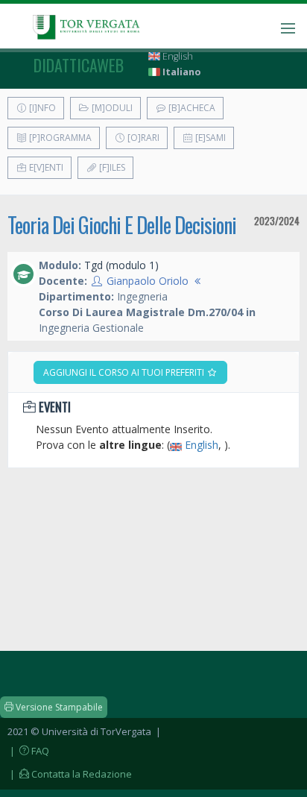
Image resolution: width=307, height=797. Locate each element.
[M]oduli (111, 107)
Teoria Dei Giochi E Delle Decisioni (121, 225)
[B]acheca (190, 107)
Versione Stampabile (58, 707)
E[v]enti (45, 167)
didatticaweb (79, 65)
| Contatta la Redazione (69, 774)
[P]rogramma (59, 137)
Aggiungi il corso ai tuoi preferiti (124, 372)
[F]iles (111, 167)
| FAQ (28, 750)
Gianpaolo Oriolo (148, 281)
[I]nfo (41, 107)
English (176, 56)
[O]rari (142, 137)
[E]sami (209, 137)
